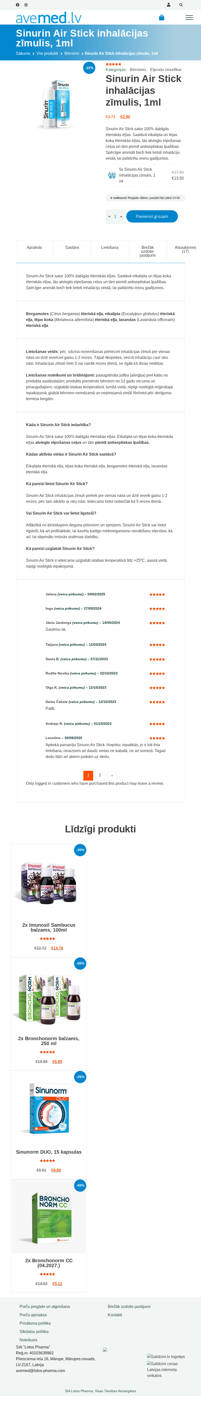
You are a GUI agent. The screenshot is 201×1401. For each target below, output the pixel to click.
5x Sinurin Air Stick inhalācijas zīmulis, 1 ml (137, 175)
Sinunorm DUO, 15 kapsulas (49, 1152)
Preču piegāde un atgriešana (45, 1306)
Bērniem (71, 53)
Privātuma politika (35, 1323)
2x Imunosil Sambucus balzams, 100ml (48, 927)
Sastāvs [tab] (72, 247)
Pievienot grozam (152, 216)
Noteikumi (28, 1340)
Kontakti (115, 1315)
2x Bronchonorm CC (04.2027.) (49, 1263)
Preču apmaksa (33, 1315)
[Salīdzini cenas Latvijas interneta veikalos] (166, 1369)
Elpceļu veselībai (165, 70)
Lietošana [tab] (109, 247)
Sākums (23, 53)
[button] (161, 17)
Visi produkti (47, 53)
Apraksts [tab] (34, 247)
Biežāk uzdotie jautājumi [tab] (148, 251)
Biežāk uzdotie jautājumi (129, 1306)
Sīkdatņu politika (34, 1332)
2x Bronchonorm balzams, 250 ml (48, 1041)
